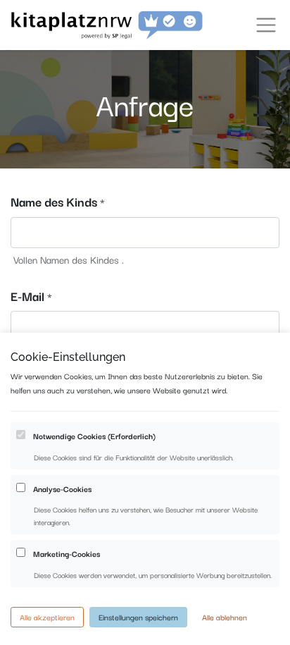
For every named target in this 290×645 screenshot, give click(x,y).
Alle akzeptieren (47, 616)
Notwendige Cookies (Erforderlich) (94, 435)
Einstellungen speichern (138, 616)
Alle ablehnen (224, 616)
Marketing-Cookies (66, 553)
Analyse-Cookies (62, 488)
